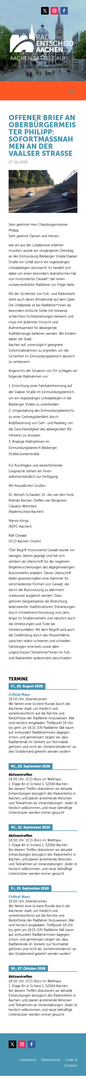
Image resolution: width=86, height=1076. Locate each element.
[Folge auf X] (45, 11)
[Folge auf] (73, 11)
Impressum (27, 1060)
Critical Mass (19, 694)
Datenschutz (50, 1060)
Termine (18, 678)
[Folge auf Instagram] (54, 11)
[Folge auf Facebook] (64, 11)
